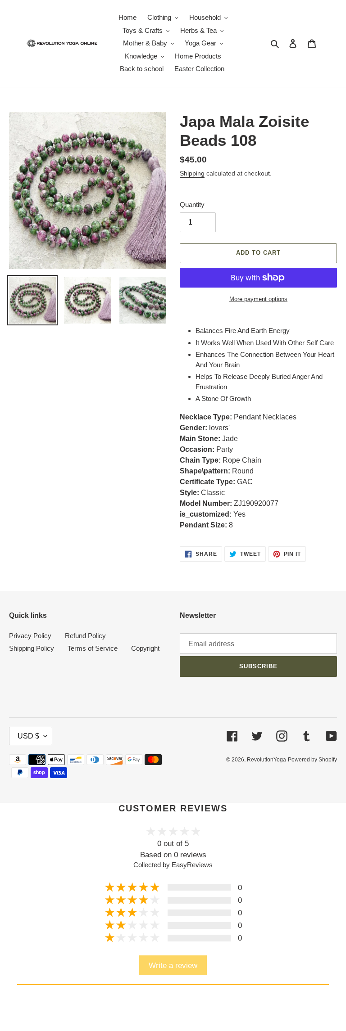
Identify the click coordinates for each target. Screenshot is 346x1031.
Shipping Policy (31, 648)
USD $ (28, 736)
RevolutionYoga (266, 759)
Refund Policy (85, 635)
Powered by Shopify (312, 759)
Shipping (192, 173)
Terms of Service (93, 648)
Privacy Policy (30, 635)
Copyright (145, 648)
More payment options (258, 299)
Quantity (192, 204)
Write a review (173, 965)
